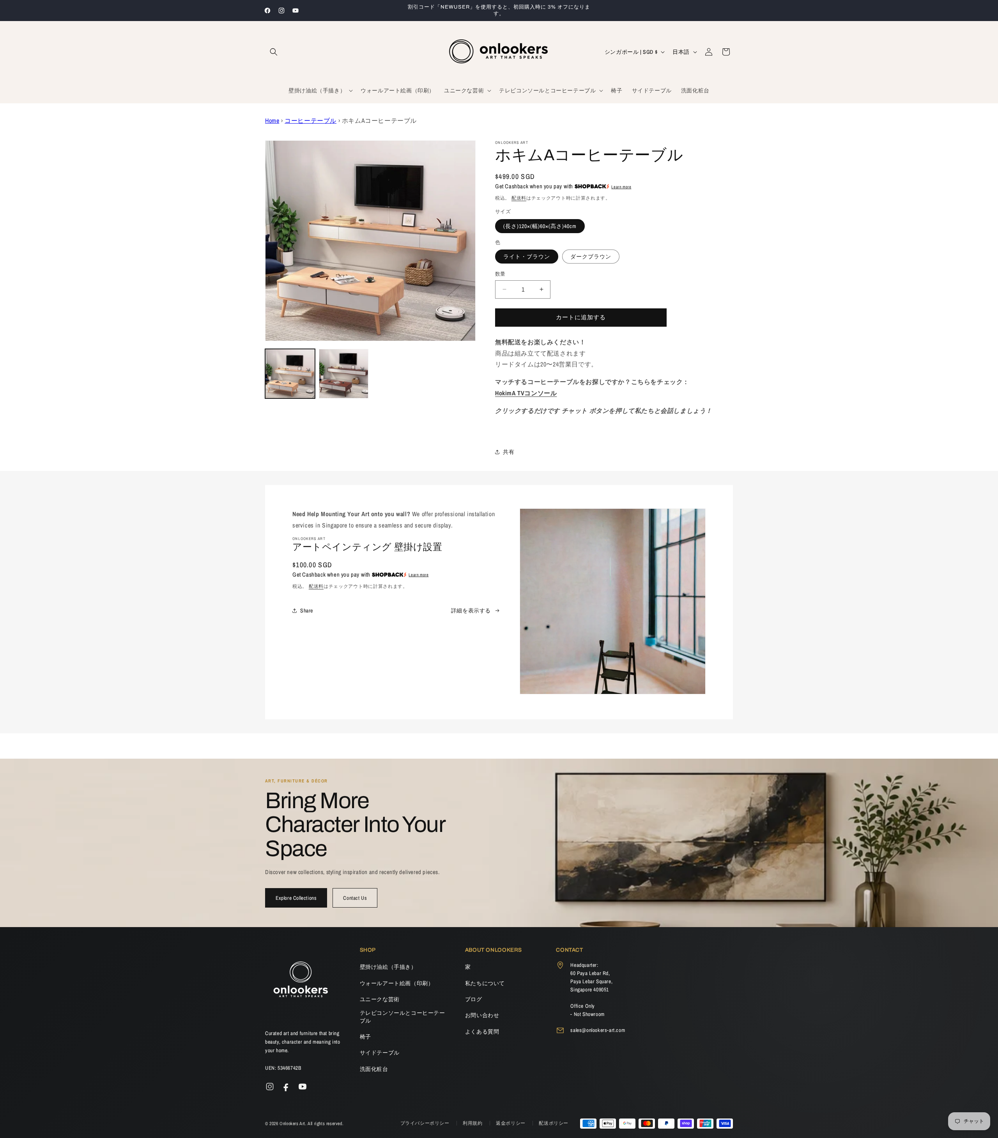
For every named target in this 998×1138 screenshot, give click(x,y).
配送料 (518, 198)
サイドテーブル (380, 1052)
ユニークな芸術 (380, 999)
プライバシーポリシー (425, 1123)
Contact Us (355, 897)
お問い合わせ (482, 1015)
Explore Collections (296, 897)
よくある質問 (482, 1031)
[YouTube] (302, 1086)
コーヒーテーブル (310, 120)
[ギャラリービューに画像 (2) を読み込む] (344, 374)
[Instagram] (269, 1086)
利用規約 (473, 1123)
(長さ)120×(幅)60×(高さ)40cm (540, 226)
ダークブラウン (590, 256)
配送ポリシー (553, 1123)
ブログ (473, 999)
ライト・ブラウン (526, 256)
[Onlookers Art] (300, 982)
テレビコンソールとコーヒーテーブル (402, 1016)
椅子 (365, 1036)
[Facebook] (286, 1086)
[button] (273, 51)
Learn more (621, 186)
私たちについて (485, 983)
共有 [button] (508, 451)
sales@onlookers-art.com (597, 1030)
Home (272, 120)
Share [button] (306, 610)
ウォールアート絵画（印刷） (397, 983)
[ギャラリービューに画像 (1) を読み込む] (290, 374)
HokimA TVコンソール (526, 393)
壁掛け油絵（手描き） (388, 966)
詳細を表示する (471, 610)
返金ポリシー (511, 1123)
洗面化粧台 (374, 1069)
